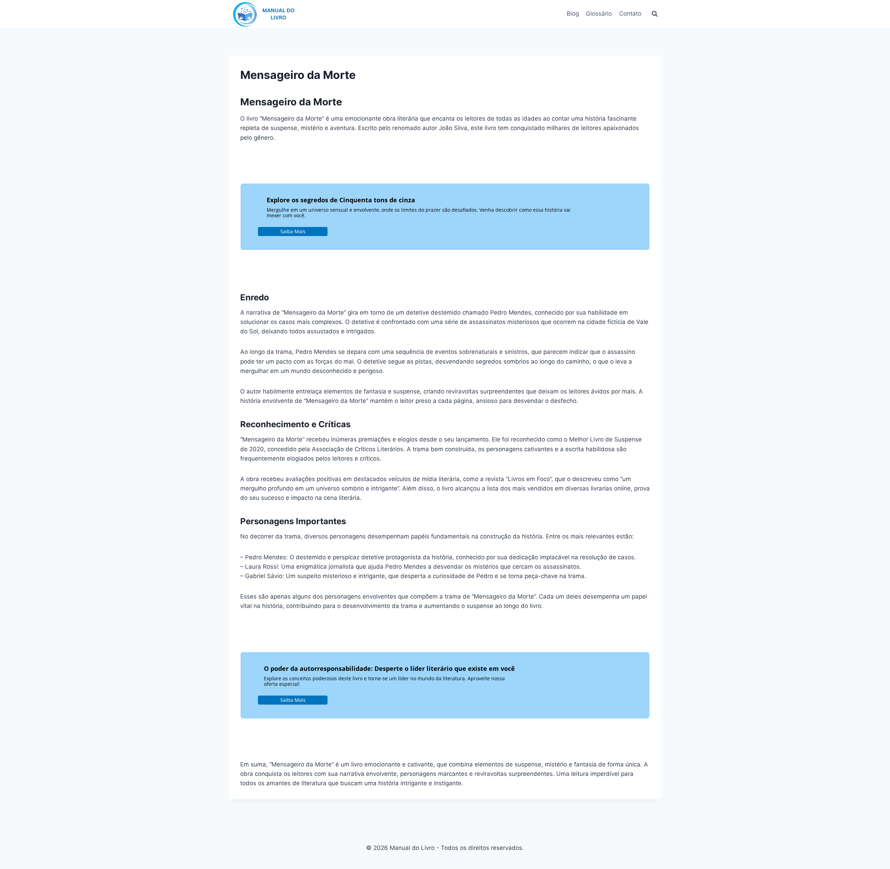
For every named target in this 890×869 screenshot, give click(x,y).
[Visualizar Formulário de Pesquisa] (654, 14)
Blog (573, 13)
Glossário (599, 13)
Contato (630, 13)
